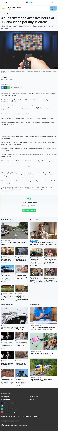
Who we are (4, 416)
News (3, 14)
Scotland (9, 14)
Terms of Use (12, 416)
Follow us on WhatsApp (10, 409)
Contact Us (28, 416)
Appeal (31, 399)
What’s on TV (5, 399)
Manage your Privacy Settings (10, 421)
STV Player (5, 397)
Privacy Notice (20, 416)
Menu (5, 2)
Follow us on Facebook (10, 406)
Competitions (33, 397)
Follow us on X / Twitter (10, 403)
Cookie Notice (35, 416)
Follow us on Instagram (10, 412)
